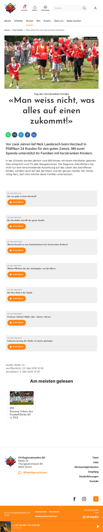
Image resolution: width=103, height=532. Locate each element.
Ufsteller (18, 20)
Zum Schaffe (17, 30)
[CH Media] (90, 516)
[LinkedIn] (34, 134)
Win (38, 20)
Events (47, 20)
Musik (7, 20)
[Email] (21, 134)
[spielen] (98, 526)
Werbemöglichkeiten (86, 467)
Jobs (96, 462)
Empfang (93, 471)
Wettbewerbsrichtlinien (46, 516)
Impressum (54, 511)
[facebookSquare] (74, 499)
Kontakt (94, 481)
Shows (29, 20)
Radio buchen (74, 20)
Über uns (59, 20)
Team (95, 457)
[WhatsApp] (8, 134)
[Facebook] (27, 134)
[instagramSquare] (84, 499)
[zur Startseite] (10, 8)
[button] (45, 8)
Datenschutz (41, 511)
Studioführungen (89, 476)
